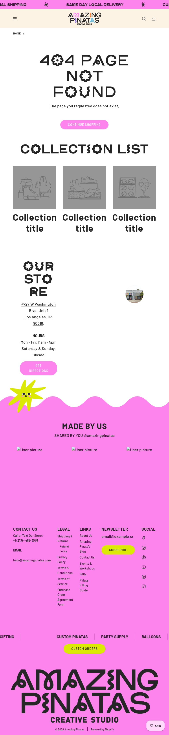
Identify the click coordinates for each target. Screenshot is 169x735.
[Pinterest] (144, 557)
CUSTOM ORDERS (84, 648)
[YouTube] (144, 567)
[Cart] (153, 18)
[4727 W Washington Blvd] (84, 318)
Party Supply (96, 636)
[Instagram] (144, 548)
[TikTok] (144, 586)
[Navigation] (15, 18)
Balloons (133, 636)
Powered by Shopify (102, 729)
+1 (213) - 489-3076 (25, 540)
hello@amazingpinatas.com (32, 560)
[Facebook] (144, 538)
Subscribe (118, 550)
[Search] (144, 18)
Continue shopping (84, 124)
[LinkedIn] (144, 577)
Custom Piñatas (54, 636)
